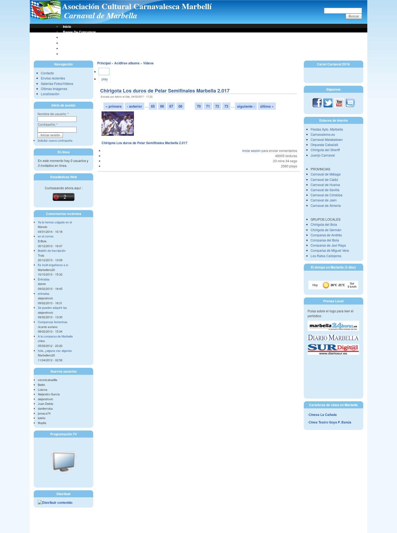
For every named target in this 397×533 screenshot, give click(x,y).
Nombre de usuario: (53, 113)
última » (267, 106)
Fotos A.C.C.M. (74, 48)
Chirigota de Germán (326, 229)
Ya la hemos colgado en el (55, 222)
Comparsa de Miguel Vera (330, 250)
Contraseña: (48, 124)
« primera (114, 106)
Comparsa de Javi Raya (328, 245)
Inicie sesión (251, 150)
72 (217, 106)
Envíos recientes (53, 78)
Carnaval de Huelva (325, 184)
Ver (104, 71)
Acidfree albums (127, 63)
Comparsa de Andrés (326, 235)
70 (199, 106)
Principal (104, 63)
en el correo (45, 236)
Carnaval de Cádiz (324, 179)
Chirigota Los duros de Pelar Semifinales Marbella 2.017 (165, 90)
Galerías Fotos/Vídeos (57, 83)
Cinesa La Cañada (323, 414)
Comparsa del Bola (325, 240)
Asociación (71, 37)
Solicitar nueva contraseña (55, 140)
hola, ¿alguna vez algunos (55, 350)
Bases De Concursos (79, 31)
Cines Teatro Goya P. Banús (330, 422)
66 (162, 106)
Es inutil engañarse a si (53, 265)
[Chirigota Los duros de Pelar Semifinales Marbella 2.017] (118, 134)
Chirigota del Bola (324, 224)
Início (67, 26)
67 (171, 106)
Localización (50, 93)
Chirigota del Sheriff (325, 149)
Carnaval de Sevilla (325, 189)
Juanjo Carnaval (323, 155)
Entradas (44, 279)
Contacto (47, 73)
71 (208, 106)
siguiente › (246, 106)
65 (153, 106)
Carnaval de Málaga (326, 174)
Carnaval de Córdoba (326, 195)
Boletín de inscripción (52, 250)
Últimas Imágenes (54, 88)
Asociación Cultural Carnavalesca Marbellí (136, 6)
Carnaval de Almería (326, 205)
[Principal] (45, 18)
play (105, 79)
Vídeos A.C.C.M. (75, 53)
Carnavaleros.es (323, 134)
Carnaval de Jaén (324, 200)
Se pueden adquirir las (52, 307)
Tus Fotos (70, 43)
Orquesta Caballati (324, 144)
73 (226, 106)
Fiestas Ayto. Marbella (327, 129)
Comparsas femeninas (53, 322)
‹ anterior (134, 106)
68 (180, 106)
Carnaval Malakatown (327, 139)
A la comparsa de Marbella (55, 336)
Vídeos (148, 63)
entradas (43, 293)
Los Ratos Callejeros (326, 255)
